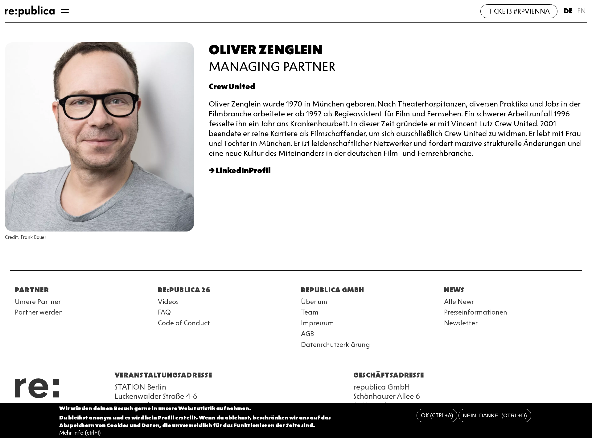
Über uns (314, 302)
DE (568, 11)
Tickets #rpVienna (519, 11)
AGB (307, 334)
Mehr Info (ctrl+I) (80, 433)
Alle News (459, 302)
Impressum (317, 323)
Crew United (232, 86)
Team (310, 312)
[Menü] (64, 11)
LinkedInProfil (243, 170)
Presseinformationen (475, 312)
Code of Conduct (184, 323)
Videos (168, 302)
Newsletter (461, 323)
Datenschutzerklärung (335, 344)
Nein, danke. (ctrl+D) (495, 415)
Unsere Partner (38, 302)
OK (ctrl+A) (437, 415)
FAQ (164, 312)
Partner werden (39, 312)
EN (581, 11)
